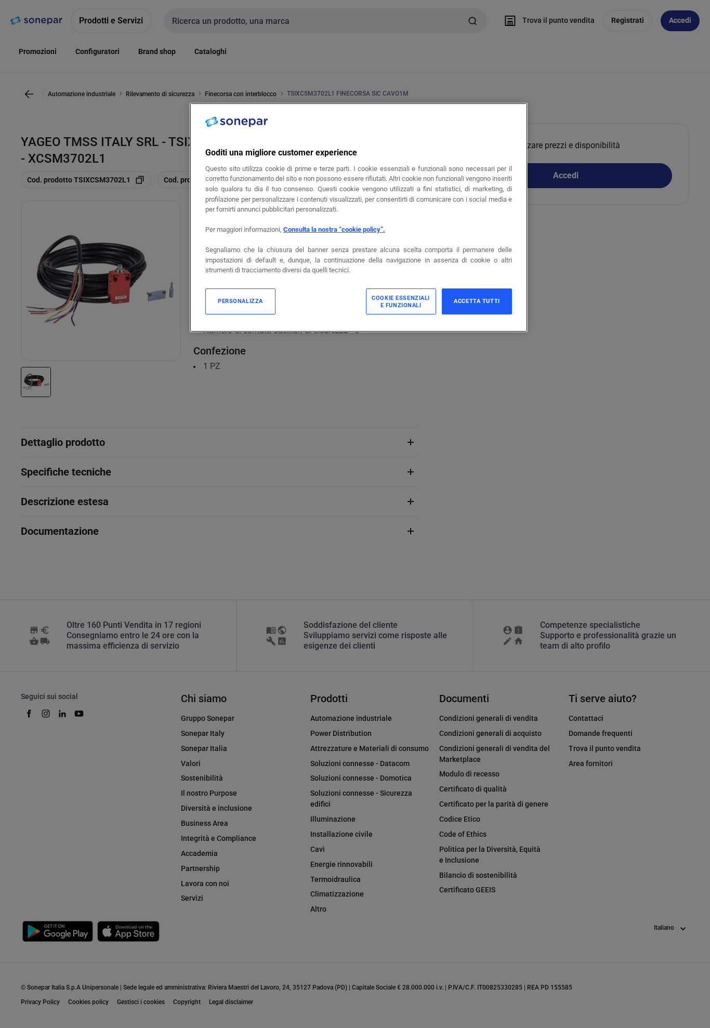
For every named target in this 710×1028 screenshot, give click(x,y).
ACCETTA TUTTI (476, 301)
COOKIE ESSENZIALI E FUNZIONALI (401, 301)
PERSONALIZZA (240, 301)
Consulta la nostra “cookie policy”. (334, 229)
